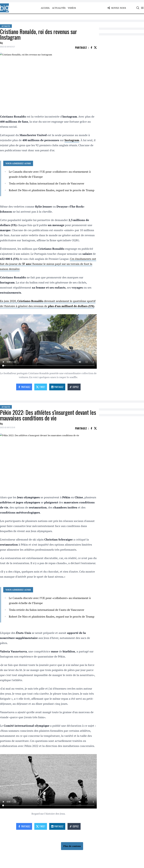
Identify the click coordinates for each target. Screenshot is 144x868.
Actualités (59, 7)
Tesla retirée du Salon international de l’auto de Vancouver (46, 183)
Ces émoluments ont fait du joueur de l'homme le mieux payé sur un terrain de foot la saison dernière (48, 264)
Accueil (45, 7)
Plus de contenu (72, 846)
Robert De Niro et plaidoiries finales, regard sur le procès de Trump (51, 190)
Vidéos (72, 7)
